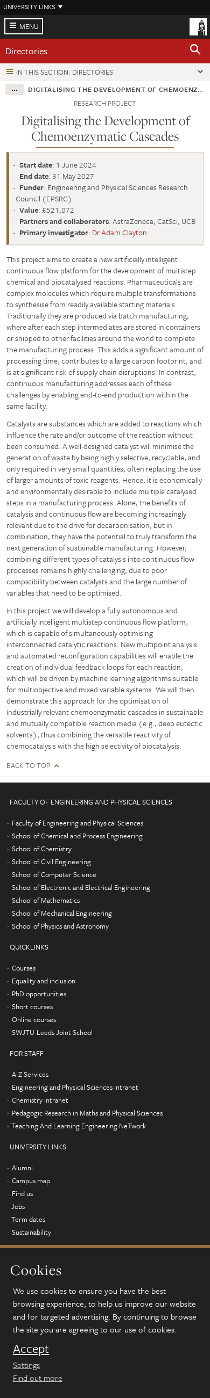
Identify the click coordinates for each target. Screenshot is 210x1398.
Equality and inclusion (43, 980)
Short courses (32, 1006)
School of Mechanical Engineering (62, 913)
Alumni (22, 1167)
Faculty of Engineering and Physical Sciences (77, 822)
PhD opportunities (39, 993)
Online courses (34, 1019)
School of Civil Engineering (51, 861)
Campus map (31, 1180)
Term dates (28, 1219)
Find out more (37, 1377)
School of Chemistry (42, 848)
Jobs (18, 1206)
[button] (195, 51)
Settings (26, 1365)
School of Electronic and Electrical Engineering (81, 887)
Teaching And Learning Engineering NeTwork (78, 1125)
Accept (31, 1348)
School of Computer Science (54, 874)
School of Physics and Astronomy (60, 926)
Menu (29, 26)
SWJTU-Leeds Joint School (52, 1032)
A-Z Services (30, 1074)
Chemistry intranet (40, 1100)
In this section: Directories (64, 72)
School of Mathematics (46, 900)
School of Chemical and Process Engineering (77, 835)
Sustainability (31, 1232)
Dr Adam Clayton (119, 232)
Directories (26, 50)
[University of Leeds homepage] (198, 26)
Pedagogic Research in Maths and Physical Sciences (87, 1112)
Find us (22, 1193)
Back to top (28, 765)
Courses (24, 967)
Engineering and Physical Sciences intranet (75, 1087)
